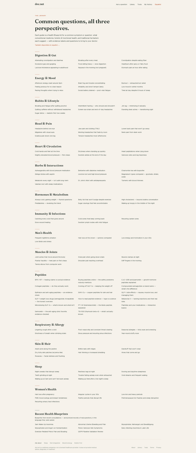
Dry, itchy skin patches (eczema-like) (48, 352)
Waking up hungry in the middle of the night (138, 203)
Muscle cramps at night (130, 257)
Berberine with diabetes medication (91, 170)
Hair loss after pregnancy (44, 394)
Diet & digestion (55, 443)
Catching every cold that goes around (49, 219)
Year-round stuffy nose (130, 333)
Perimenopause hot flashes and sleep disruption (140, 398)
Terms (152, 447)
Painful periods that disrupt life (90, 398)
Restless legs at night (86, 371)
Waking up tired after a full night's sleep (93, 379)
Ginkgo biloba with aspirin (45, 174)
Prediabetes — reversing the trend (48, 203)
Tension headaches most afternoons (92, 136)
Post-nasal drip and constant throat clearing (95, 330)
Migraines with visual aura (44, 132)
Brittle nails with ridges (87, 349)
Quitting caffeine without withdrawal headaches (53, 109)
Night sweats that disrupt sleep (47, 371)
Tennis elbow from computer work (48, 264)
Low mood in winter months (132, 87)
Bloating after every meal (88, 60)
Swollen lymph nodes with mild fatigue (93, 222)
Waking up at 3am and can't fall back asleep (52, 379)
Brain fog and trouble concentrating (91, 83)
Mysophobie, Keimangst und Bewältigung (137, 424)
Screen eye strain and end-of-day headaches (95, 109)
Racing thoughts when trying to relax (49, 90)
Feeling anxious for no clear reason (48, 87)
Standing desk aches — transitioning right (137, 109)
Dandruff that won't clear (131, 349)
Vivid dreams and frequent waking (134, 375)
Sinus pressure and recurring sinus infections (95, 333)
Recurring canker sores (130, 219)
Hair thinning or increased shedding (91, 352)
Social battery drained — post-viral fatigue (94, 90)
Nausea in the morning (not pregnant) (92, 67)
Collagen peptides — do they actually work (51, 286)
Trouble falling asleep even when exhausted (95, 375)
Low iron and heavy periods (131, 394)
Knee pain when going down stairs (91, 257)
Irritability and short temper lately (90, 87)
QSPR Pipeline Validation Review (90, 431)
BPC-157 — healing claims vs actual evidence (52, 280)
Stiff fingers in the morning (131, 261)
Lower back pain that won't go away (135, 128)
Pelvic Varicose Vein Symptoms (90, 428)
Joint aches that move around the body (50, 257)
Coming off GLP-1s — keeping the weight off (95, 286)
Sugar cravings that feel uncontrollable (93, 203)
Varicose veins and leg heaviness (134, 155)
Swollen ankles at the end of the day (92, 155)
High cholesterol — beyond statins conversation (139, 199)
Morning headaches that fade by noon (92, 132)
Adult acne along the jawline (46, 349)
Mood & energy (67, 443)
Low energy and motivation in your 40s (136, 238)
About (133, 447)
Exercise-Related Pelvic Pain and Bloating (51, 431)
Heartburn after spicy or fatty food (134, 64)
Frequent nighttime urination (45, 238)
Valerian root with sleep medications (49, 184)
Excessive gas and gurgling (45, 64)
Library (132, 4)
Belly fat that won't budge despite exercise (94, 199)
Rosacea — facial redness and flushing (50, 356)
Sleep (46, 443)
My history (148, 4)
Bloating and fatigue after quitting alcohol (51, 106)
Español (158, 4)
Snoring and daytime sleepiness (133, 371)
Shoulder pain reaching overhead (90, 261)
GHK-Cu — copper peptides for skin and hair (95, 292)
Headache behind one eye (45, 128)
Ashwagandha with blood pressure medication (52, 170)
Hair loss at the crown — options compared (94, 238)
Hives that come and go (130, 352)
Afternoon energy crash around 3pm (48, 83)
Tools (139, 4)
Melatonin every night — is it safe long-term (51, 180)
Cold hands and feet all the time (47, 151)
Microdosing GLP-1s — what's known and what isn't (55, 305)
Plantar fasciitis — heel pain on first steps (51, 261)
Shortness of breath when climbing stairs (50, 333)
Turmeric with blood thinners (132, 180)
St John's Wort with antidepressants (92, 180)
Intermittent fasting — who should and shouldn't (96, 106)
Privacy (158, 447)
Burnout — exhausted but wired (133, 83)
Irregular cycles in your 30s (88, 394)
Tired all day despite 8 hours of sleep (135, 90)
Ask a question (121, 4)
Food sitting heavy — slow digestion (92, 64)
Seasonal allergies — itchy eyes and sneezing (138, 330)
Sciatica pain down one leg (45, 136)
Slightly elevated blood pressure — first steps (52, 155)
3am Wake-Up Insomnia (44, 424)
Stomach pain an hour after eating (134, 67)
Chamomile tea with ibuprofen (132, 170)
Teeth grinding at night (43, 375)
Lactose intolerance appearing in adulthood (51, 67)
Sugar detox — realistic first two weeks (50, 113)
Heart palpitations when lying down (134, 151)
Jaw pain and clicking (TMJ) (88, 128)
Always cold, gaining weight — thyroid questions (53, 199)
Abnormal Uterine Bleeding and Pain (92, 424)
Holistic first (78, 443)
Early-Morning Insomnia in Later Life (135, 428)
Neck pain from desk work (131, 132)
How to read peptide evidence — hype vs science (97, 299)
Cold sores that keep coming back (91, 219)
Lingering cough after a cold (45, 330)
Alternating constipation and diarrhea (49, 60)
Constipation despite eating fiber (134, 60)
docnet (39, 4)
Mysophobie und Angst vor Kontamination (51, 428)
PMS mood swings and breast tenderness (51, 398)
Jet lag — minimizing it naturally (133, 106)
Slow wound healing (42, 222)
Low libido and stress (43, 241)
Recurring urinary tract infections (47, 401)
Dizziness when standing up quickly (91, 151)
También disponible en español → (47, 45)
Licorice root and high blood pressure (92, 174)
